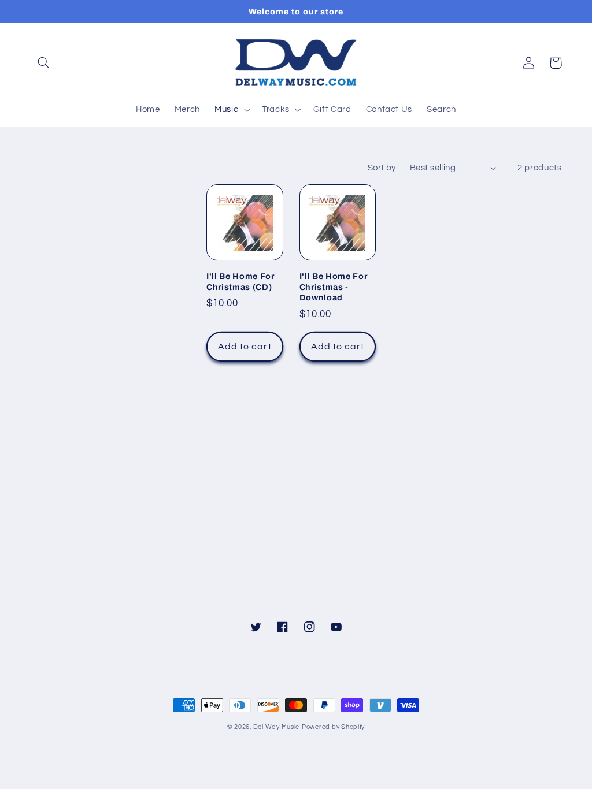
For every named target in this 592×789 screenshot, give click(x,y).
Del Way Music (276, 727)
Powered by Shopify (333, 727)
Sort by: (383, 167)
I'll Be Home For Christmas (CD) (240, 281)
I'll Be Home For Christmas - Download (333, 286)
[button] (44, 63)
